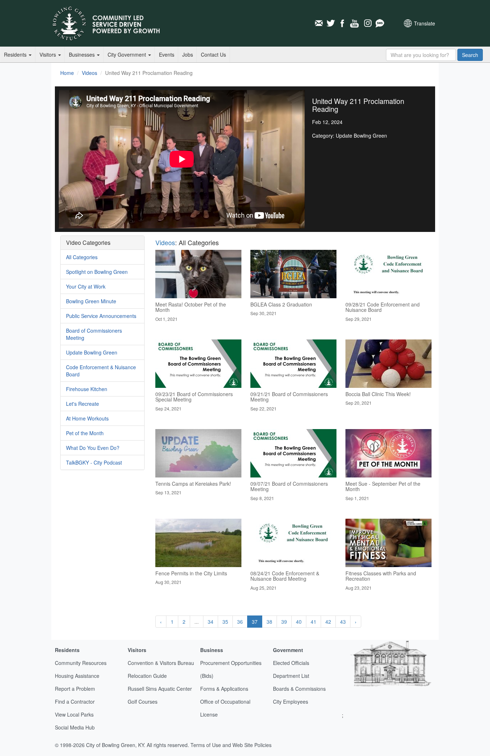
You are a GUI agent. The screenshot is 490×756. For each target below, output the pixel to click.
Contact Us (213, 54)
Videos (89, 72)
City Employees (290, 701)
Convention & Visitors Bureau (161, 662)
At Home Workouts (87, 418)
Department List (291, 675)
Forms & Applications (224, 688)
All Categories (82, 257)
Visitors (48, 54)
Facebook (343, 23)
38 (269, 621)
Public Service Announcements (101, 315)
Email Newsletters (318, 23)
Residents (16, 54)
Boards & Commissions (299, 688)
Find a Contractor (75, 701)
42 (328, 621)
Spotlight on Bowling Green (97, 271)
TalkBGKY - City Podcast (94, 462)
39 (284, 621)
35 (225, 621)
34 (210, 621)
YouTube (355, 23)
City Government (127, 54)
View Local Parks (74, 714)
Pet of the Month (85, 433)
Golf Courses (142, 701)
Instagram (367, 23)
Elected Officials (291, 662)
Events (166, 54)
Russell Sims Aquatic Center (160, 688)
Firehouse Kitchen (86, 389)
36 (240, 621)
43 (343, 621)
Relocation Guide (147, 675)
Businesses (82, 54)
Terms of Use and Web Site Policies (231, 744)
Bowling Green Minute (91, 301)
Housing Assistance (77, 675)
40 (299, 621)
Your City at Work (85, 286)
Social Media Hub (75, 727)
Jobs (187, 54)
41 (313, 621)
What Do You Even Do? (92, 447)
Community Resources (81, 662)
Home (67, 72)
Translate (424, 23)
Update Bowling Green (91, 352)
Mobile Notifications (379, 23)
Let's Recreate (82, 403)
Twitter (330, 23)
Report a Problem (75, 688)
